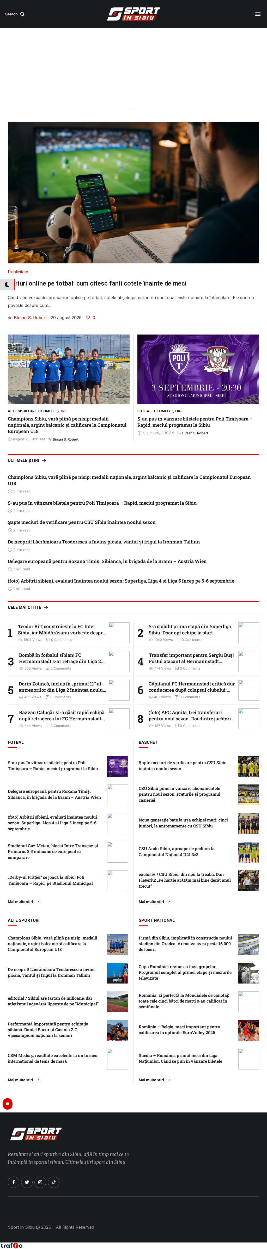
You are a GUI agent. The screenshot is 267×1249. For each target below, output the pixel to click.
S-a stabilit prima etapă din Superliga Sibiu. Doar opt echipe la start (190, 629)
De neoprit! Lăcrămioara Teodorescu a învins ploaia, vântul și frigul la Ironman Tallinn (104, 542)
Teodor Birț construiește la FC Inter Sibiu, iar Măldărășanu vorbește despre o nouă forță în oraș (61, 632)
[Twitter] (27, 1182)
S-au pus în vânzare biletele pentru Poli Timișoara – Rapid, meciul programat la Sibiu (195, 422)
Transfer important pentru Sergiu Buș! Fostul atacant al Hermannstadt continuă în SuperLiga (191, 661)
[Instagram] (40, 1182)
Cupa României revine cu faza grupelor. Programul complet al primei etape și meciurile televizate (185, 972)
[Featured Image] (69, 369)
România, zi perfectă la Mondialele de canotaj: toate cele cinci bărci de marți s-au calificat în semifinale (184, 1001)
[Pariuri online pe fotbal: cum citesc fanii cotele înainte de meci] (133, 192)
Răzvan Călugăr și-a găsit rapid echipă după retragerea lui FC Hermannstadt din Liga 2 (62, 718)
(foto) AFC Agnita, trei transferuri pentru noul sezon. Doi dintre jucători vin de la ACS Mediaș (190, 718)
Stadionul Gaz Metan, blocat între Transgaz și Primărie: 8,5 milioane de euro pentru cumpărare (53, 851)
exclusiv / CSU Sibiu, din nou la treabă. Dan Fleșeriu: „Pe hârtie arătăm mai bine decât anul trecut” (185, 880)
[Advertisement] (133, 79)
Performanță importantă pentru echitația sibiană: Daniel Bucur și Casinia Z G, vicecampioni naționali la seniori (48, 1029)
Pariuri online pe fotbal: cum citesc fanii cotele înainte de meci (97, 283)
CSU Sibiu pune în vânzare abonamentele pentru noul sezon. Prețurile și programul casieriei (179, 794)
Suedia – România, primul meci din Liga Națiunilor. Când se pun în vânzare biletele (180, 1058)
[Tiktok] (53, 1182)
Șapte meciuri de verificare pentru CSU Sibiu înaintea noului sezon (82, 522)
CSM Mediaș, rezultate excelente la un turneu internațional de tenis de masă (53, 1058)
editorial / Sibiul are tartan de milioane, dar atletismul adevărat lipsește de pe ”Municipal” (53, 1000)
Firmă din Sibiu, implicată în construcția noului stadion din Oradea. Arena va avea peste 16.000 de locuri (185, 943)
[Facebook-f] (13, 1182)
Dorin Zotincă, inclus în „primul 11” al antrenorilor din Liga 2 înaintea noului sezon (61, 690)
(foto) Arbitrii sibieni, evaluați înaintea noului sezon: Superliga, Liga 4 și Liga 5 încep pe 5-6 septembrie (121, 581)
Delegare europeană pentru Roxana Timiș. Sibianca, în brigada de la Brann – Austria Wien (107, 561)
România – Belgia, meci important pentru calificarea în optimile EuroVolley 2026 (179, 1029)
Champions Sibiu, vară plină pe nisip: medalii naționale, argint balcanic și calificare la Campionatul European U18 (67, 425)
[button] (15, 14)
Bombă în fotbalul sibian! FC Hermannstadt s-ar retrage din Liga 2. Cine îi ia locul (60, 661)
